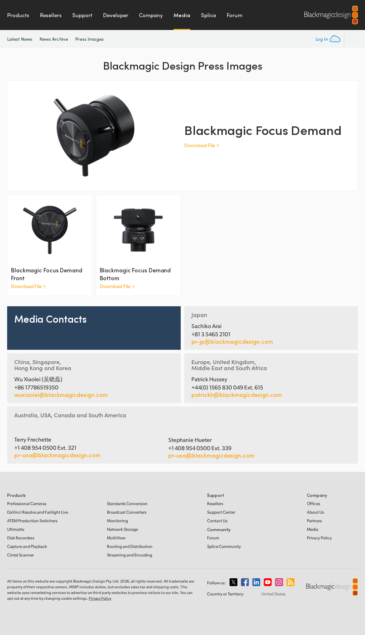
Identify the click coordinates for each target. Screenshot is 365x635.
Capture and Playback (27, 546)
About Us (315, 512)
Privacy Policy (319, 537)
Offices (313, 503)
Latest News (19, 39)
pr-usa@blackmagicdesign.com (57, 455)
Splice (208, 15)
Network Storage (122, 529)
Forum (234, 15)
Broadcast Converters (126, 512)
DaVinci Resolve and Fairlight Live (37, 512)
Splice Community (224, 546)
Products (18, 15)
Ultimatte (15, 529)
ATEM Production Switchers (32, 520)
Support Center (221, 512)
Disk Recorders (20, 537)
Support (82, 15)
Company (151, 15)
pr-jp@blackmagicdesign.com (232, 341)
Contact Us (217, 520)
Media (182, 15)
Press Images (89, 39)
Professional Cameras (26, 503)
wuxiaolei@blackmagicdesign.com (61, 395)
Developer (115, 15)
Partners (314, 520)
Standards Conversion (127, 503)
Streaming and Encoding (129, 555)
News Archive (54, 39)
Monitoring (117, 520)
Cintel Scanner (20, 555)
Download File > (201, 145)
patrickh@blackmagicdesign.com (236, 395)
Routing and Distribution (130, 546)
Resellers (51, 15)
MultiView (116, 537)
